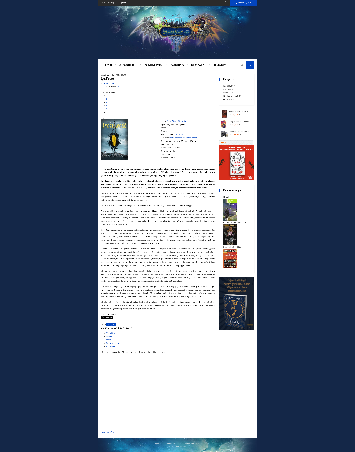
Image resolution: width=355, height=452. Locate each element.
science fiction (191, 138)
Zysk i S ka (179, 134)
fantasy (181, 138)
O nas (103, 3)
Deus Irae (227, 197)
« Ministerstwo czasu (129, 352)
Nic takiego (111, 333)
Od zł (234, 114)
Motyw (109, 340)
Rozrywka (197, 65)
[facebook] (225, 2)
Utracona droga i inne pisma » (152, 352)
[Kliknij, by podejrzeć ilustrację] (114, 139)
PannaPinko (109, 83)
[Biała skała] (236, 303)
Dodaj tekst (121, 3)
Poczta (157, 443)
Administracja (171, 443)
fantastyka (173, 138)
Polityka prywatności (191, 443)
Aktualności (127, 65)
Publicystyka (153, 65)
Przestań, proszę (113, 343)
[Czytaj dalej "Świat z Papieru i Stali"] (230, 258)
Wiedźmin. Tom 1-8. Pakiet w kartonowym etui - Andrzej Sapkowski (240, 132)
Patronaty (177, 65)
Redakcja (111, 3)
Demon (109, 336)
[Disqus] (158, 391)
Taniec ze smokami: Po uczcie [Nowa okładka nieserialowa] (240, 112)
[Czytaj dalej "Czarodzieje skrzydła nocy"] (230, 234)
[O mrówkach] (236, 162)
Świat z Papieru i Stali (232, 247)
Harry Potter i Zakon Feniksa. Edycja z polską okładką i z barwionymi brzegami (240, 122)
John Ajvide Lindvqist (176, 121)
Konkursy (219, 65)
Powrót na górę (107, 432)
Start (108, 65)
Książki (111, 325)
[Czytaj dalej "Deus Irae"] (230, 209)
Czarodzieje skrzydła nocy (234, 222)
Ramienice (110, 346)
